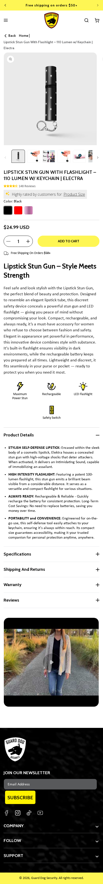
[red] (18, 210)
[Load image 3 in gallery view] (48, 156)
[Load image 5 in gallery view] (79, 156)
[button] (86, 20)
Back (12, 35)
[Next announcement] (97, 5)
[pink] (28, 210)
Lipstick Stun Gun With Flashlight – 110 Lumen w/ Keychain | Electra (48, 45)
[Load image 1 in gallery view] (18, 156)
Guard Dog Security (44, 878)
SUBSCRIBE (20, 797)
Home (23, 35)
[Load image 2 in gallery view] (33, 156)
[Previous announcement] (5, 5)
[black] (8, 210)
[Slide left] (5, 157)
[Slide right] (97, 157)
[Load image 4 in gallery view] (63, 156)
